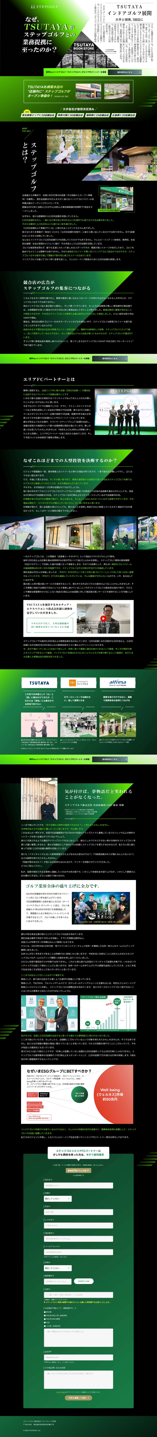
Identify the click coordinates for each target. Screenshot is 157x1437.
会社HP (48, 1352)
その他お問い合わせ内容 (55, 1368)
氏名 (48, 1206)
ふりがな (49, 1220)
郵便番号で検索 (83, 1281)
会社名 (48, 1180)
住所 (48, 1289)
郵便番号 (49, 1276)
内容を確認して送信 (77, 1398)
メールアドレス (52, 1246)
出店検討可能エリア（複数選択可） (60, 1308)
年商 (48, 1262)
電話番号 (49, 1233)
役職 (48, 1193)
